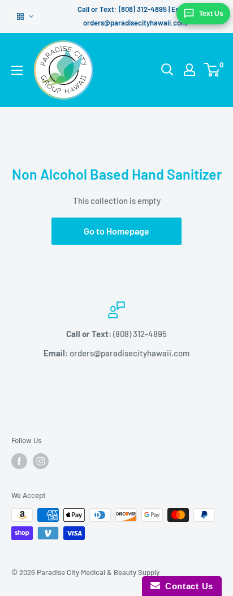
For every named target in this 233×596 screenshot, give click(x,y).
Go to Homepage (116, 230)
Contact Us (186, 586)
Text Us (211, 14)
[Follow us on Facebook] (19, 461)
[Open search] (167, 69)
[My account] (189, 69)
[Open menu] (17, 70)
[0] (212, 69)
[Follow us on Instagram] (41, 461)
